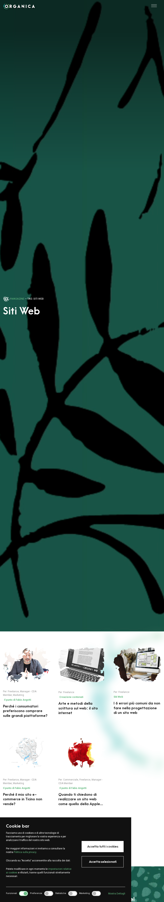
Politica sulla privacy (25, 852)
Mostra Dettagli (116, 893)
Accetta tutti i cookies (102, 846)
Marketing (18, 695)
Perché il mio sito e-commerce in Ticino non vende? (22, 799)
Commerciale (70, 779)
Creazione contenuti (71, 697)
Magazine (17, 298)
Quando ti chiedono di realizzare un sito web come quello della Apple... (80, 799)
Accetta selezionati (103, 862)
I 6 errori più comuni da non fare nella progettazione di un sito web (137, 708)
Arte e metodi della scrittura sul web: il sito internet (78, 708)
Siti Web (118, 696)
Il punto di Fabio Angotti (17, 699)
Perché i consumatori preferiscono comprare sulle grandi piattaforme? (25, 711)
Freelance (13, 691)
